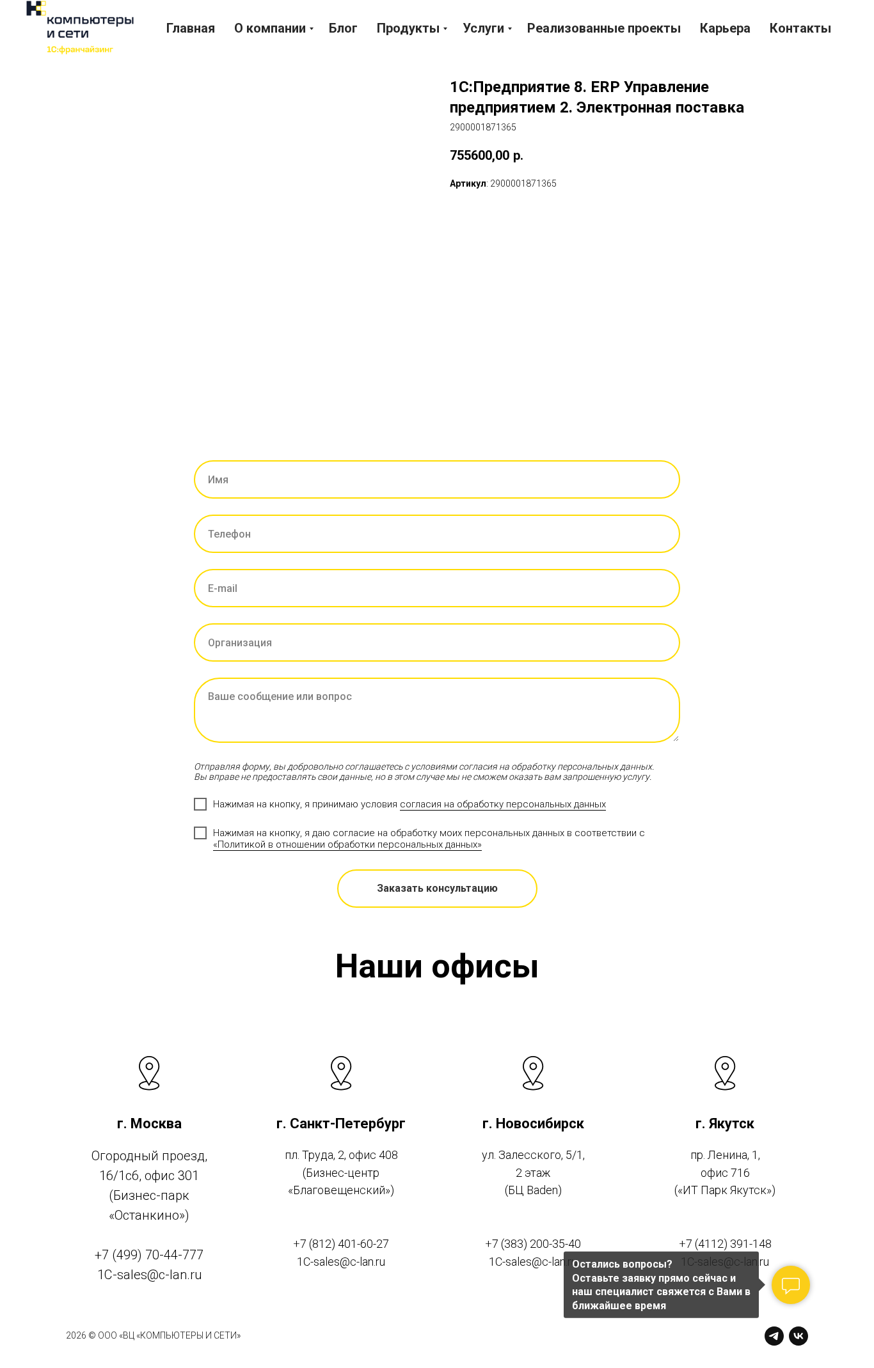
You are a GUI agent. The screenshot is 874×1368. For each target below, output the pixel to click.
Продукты (408, 28)
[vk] (798, 1336)
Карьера (725, 28)
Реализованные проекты (604, 28)
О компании (270, 28)
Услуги (483, 28)
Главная (190, 28)
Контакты (800, 28)
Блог (343, 28)
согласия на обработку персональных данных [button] (503, 804)
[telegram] (774, 1336)
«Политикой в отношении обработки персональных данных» (347, 844)
